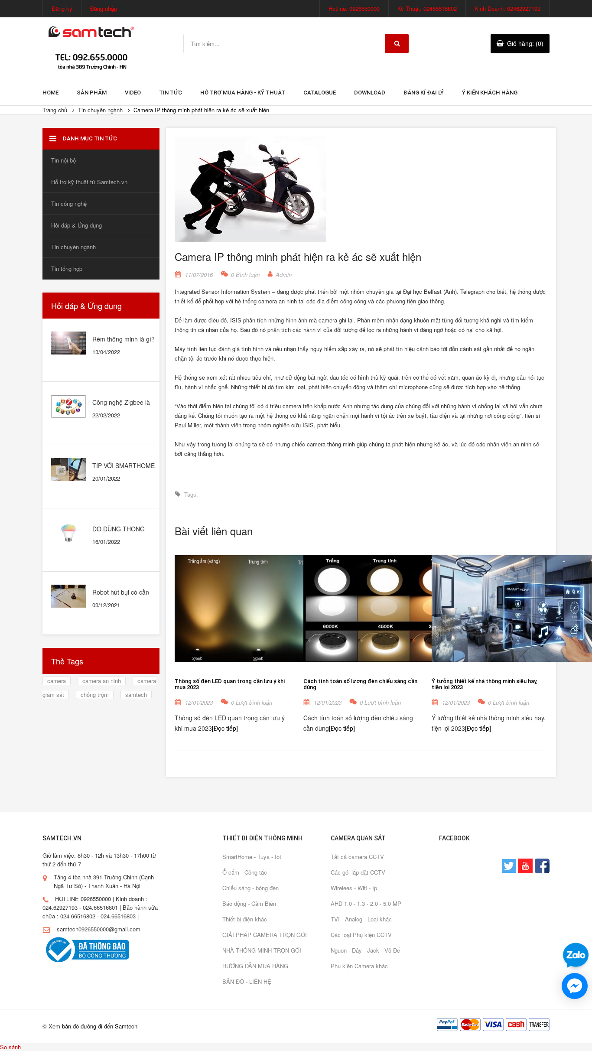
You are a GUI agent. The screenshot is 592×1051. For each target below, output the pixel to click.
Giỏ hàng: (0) (525, 43)
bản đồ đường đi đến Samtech (99, 1026)
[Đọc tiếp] (225, 728)
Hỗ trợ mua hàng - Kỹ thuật (242, 92)
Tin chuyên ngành (100, 110)
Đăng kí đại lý (423, 92)
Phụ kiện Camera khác (359, 966)
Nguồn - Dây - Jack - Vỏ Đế (365, 950)
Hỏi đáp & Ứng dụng (76, 225)
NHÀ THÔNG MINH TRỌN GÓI (261, 950)
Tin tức (170, 92)
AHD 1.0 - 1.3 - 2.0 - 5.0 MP (366, 903)
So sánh (10, 1047)
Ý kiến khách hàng (489, 92)
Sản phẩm (92, 92)
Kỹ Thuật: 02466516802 (427, 8)
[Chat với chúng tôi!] (575, 986)
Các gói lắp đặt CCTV (358, 872)
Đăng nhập (103, 8)
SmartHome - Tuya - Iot (251, 857)
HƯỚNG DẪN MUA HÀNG (255, 966)
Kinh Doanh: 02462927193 (507, 8)
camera (56, 681)
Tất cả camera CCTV (357, 857)
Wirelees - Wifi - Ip (354, 888)
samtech (136, 694)
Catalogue (319, 92)
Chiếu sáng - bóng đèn (250, 888)
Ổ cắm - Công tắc (244, 872)
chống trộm (95, 694)
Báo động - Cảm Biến (249, 903)
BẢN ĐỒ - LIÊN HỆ (246, 981)
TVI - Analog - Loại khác (361, 919)
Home (50, 92)
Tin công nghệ (69, 203)
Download (369, 92)
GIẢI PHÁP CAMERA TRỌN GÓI (264, 935)
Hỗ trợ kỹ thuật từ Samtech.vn (89, 182)
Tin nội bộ (63, 160)
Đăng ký (62, 8)
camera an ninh (101, 681)
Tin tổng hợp (66, 268)
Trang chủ (54, 110)
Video (133, 92)
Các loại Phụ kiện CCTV (361, 935)
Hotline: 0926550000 (354, 8)
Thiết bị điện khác (244, 919)
